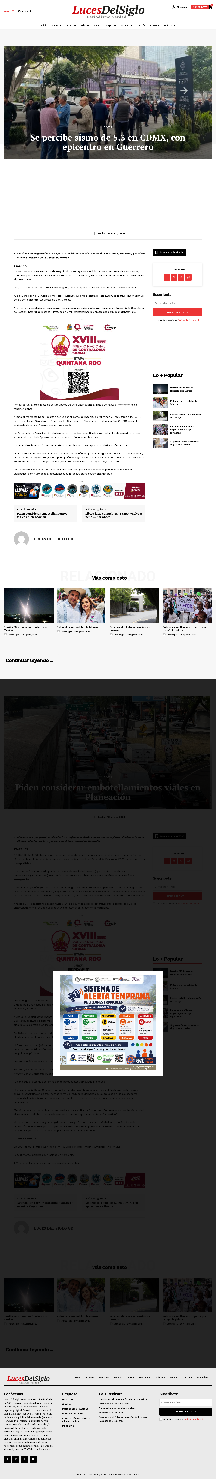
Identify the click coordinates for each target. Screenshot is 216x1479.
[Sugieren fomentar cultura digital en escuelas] (160, 443)
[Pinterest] (181, 277)
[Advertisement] (108, 188)
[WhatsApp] (188, 277)
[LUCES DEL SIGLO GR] (21, 539)
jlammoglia (14, 634)
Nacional (103, 1412)
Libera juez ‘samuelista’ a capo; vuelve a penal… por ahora (113, 515)
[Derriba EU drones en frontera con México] (160, 389)
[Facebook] (167, 277)
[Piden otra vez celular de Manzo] (160, 402)
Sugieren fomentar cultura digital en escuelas (184, 443)
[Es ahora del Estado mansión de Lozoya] (160, 416)
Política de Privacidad (188, 320)
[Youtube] (33, 1459)
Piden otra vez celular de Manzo (77, 627)
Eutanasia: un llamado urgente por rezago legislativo (182, 429)
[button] (25, 11)
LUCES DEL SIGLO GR (53, 539)
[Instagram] (15, 1459)
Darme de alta (175, 312)
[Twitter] (24, 1459)
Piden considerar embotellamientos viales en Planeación (42, 515)
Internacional (106, 1403)
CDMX (108, 127)
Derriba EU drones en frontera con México (181, 389)
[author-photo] (6, 634)
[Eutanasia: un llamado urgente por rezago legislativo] (160, 429)
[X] (174, 277)
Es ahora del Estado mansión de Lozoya (130, 629)
